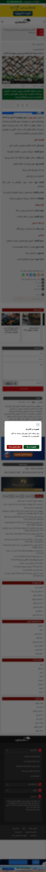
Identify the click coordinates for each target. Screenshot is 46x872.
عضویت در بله (31, 447)
